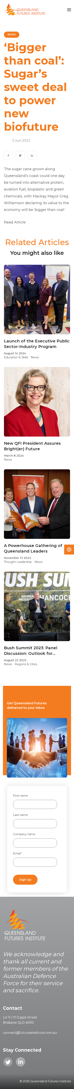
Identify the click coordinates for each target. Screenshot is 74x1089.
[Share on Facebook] (8, 155)
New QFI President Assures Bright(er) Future (32, 446)
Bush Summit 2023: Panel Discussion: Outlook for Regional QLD (30, 650)
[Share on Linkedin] (32, 155)
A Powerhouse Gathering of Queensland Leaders (33, 548)
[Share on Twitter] (20, 155)
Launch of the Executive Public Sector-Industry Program (36, 344)
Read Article (15, 222)
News (11, 34)
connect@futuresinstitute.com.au (30, 1033)
